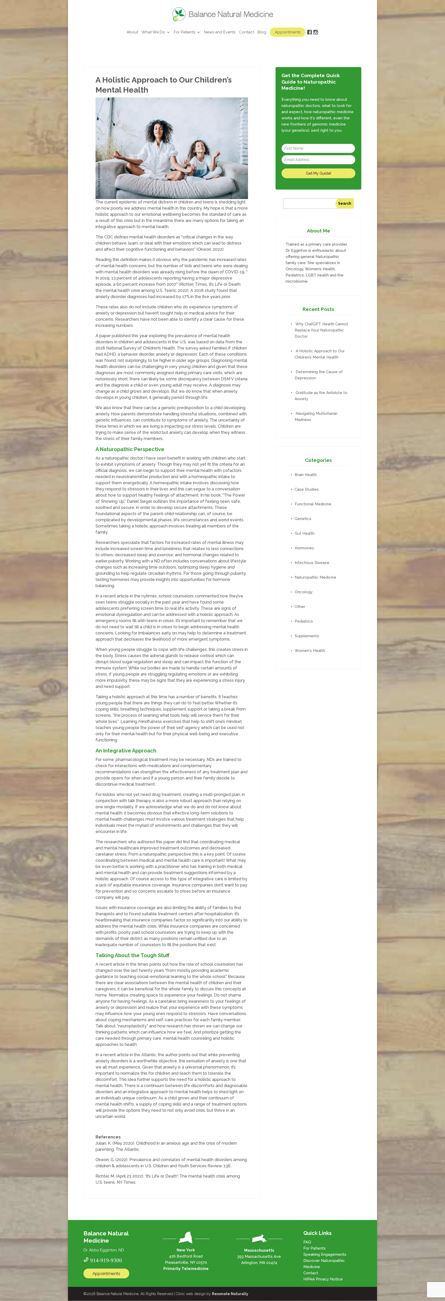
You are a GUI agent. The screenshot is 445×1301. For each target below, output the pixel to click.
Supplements (307, 636)
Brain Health (306, 474)
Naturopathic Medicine (315, 577)
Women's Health (310, 650)
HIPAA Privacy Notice (323, 1279)
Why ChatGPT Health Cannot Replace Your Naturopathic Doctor (321, 330)
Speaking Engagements (324, 1254)
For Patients (184, 32)
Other (300, 606)
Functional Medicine (313, 504)
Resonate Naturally (230, 1294)
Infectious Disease (312, 562)
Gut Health (304, 533)
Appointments (288, 32)
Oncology (304, 592)
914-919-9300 (106, 1259)
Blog (262, 32)
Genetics (303, 518)
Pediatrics (304, 621)
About (132, 32)
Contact (246, 32)
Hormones (304, 548)
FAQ (307, 1242)
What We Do (153, 32)
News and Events (219, 32)
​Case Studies (307, 489)
